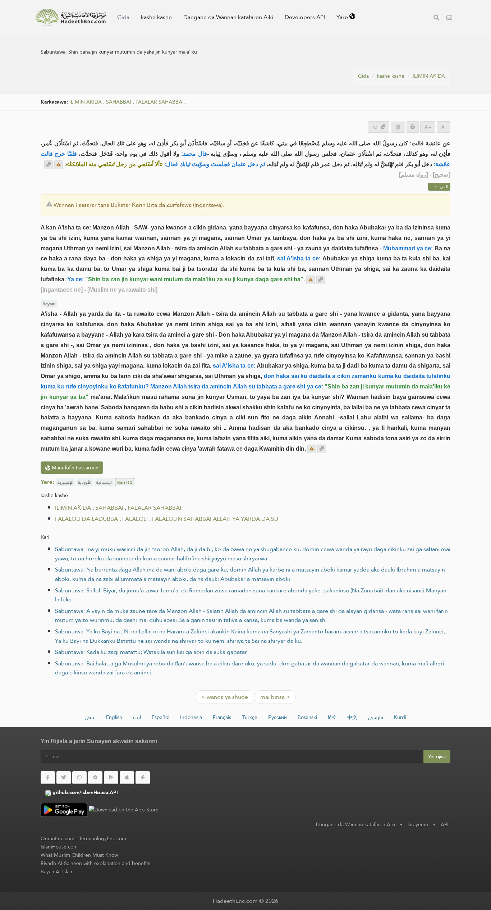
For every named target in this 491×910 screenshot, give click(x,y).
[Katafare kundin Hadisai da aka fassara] (70, 17)
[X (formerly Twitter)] (63, 777)
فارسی (375, 717)
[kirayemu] (449, 18)
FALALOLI (135, 519)
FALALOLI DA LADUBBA (86, 519)
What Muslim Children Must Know (79, 855)
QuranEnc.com (57, 838)
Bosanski (307, 717)
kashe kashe (156, 17)
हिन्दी (332, 717)
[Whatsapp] (79, 777)
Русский (277, 717)
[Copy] (48, 164)
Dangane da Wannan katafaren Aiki (228, 17)
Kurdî (400, 717)
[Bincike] (436, 18)
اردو (137, 717)
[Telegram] (95, 777)
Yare (342, 17)
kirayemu (418, 824)
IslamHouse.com (59, 846)
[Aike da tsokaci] (58, 164)
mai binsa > (275, 697)
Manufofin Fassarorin (74, 467)
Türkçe (249, 717)
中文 (352, 717)
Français (222, 717)
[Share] (398, 127)
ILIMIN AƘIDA (429, 76)
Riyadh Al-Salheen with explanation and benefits (95, 863)
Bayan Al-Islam (57, 871)
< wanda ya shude (224, 697)
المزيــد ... (439, 186)
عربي (90, 717)
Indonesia (191, 717)
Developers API (305, 17)
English (114, 717)
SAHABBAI (118, 101)
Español (160, 717)
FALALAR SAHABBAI (160, 101)
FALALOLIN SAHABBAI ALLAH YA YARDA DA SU (215, 519)
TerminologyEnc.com (102, 838)
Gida (123, 17)
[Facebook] (48, 777)
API (445, 824)
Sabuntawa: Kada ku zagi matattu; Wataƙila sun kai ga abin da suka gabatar (151, 652)
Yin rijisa (437, 756)
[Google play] (111, 777)
